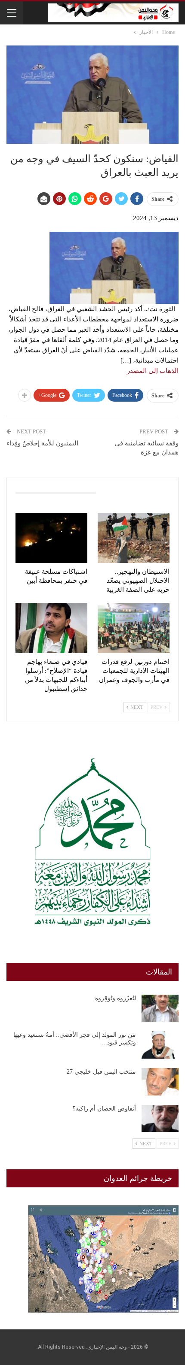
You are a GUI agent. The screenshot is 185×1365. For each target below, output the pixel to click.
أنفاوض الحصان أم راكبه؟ (104, 1108)
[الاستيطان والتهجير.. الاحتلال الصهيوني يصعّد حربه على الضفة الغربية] (134, 538)
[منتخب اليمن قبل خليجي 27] (160, 1082)
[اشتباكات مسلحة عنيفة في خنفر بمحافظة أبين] (51, 538)
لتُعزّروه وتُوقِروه (115, 998)
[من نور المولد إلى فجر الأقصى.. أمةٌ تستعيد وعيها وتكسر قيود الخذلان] (160, 1045)
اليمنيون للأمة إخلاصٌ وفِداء (42, 443)
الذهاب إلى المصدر (153, 370)
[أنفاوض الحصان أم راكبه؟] (160, 1118)
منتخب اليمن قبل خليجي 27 (101, 1071)
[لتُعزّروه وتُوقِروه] (160, 1008)
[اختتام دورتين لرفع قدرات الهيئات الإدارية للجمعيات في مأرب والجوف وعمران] (134, 628)
